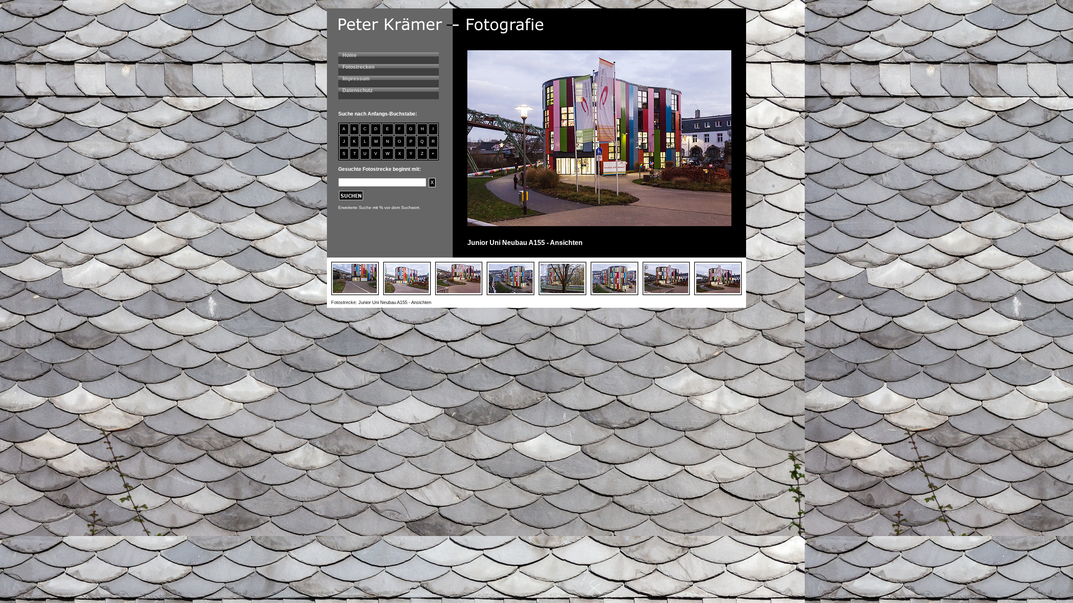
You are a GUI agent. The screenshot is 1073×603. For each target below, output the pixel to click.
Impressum (356, 79)
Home (349, 55)
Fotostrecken (358, 67)
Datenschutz (357, 90)
